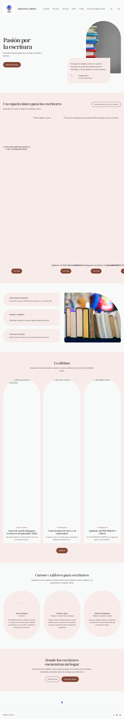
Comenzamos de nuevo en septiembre (62, 532)
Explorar (62, 551)
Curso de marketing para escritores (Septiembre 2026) (21, 532)
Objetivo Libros (27, 9)
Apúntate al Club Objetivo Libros (102, 532)
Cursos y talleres (22, 527)
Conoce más (52, 679)
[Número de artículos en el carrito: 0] (119, 9)
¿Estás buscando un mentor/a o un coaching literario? (16, 148)
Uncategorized (62, 527)
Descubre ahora (70, 679)
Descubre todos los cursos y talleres (106, 104)
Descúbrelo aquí (12, 65)
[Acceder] (111, 9)
